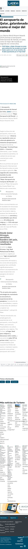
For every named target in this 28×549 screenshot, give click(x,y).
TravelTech (24, 10)
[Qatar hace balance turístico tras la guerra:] (10, 406)
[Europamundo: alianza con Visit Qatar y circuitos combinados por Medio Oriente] (3, 454)
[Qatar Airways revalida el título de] (17, 449)
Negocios (18, 10)
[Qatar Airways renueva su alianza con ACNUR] (25, 453)
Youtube (12, 531)
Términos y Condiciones (6, 544)
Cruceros (7, 526)
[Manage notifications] (25, 546)
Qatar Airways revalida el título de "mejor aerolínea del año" (18, 460)
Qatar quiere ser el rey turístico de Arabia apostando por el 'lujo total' (14, 51)
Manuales (13, 10)
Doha (8, 382)
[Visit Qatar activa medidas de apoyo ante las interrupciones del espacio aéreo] (17, 405)
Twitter (12, 521)
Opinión (7, 529)
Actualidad (2, 521)
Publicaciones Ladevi (18, 522)
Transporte (7, 521)
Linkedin (12, 529)
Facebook (12, 524)
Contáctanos (19, 544)
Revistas (7, 531)
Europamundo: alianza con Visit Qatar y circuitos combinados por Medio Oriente (5, 473)
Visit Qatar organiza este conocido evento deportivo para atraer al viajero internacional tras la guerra (4, 431)
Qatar (9, 112)
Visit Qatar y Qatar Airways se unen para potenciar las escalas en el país (14, 47)
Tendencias (8, 524)
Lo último (7, 10)
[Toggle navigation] (3, 8)
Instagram (12, 526)
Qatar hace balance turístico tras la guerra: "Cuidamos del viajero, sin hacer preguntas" (11, 420)
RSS (21, 547)
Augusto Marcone (9, 104)
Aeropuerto (14, 382)
